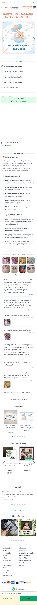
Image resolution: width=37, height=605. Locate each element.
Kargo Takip (23, 558)
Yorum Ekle (23, 510)
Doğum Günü (6, 553)
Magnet (5, 550)
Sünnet (4, 555)
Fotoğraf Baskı (7, 575)
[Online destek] (13, 589)
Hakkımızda (23, 550)
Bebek (4, 558)
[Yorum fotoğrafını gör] (6, 260)
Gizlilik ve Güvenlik (25, 555)
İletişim (21, 565)
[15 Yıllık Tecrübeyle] (11, 7)
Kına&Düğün (6, 563)
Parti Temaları (7, 565)
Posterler (5, 570)
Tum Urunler (23, 563)
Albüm (4, 573)
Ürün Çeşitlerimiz (25, 560)
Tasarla (28, 598)
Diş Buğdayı (6, 560)
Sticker (4, 568)
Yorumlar (12, 510)
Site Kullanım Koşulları (27, 553)
